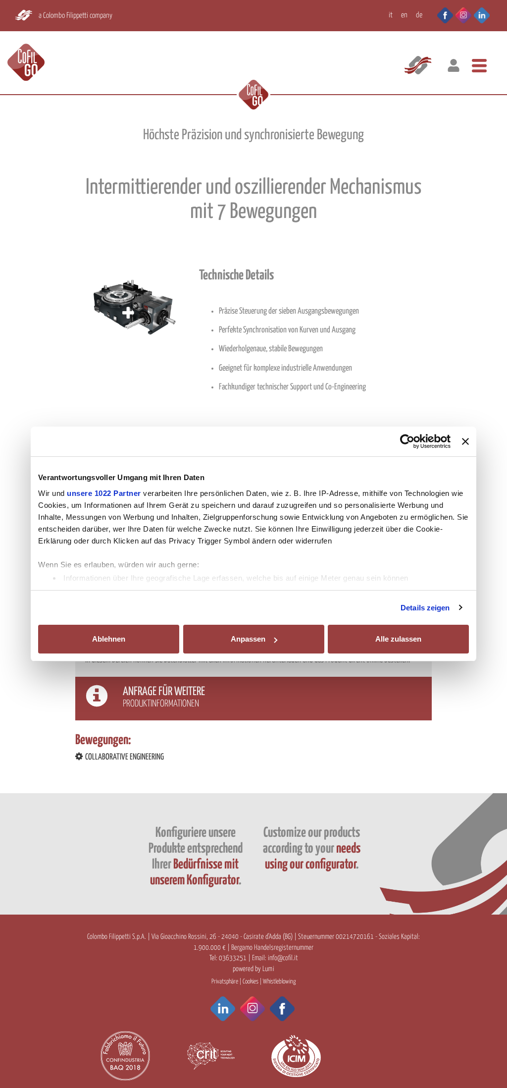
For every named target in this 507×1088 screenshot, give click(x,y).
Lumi (268, 969)
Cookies (250, 982)
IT (391, 15)
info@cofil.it (283, 958)
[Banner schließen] (465, 441)
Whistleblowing (279, 982)
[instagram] (463, 14)
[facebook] (440, 14)
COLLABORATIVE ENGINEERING (124, 757)
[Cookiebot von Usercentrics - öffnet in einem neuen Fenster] (407, 441)
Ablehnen (108, 639)
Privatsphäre (224, 982)
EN (404, 15)
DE (419, 15)
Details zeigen (425, 607)
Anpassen (248, 639)
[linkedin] (482, 14)
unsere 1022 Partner (104, 493)
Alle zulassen (398, 639)
